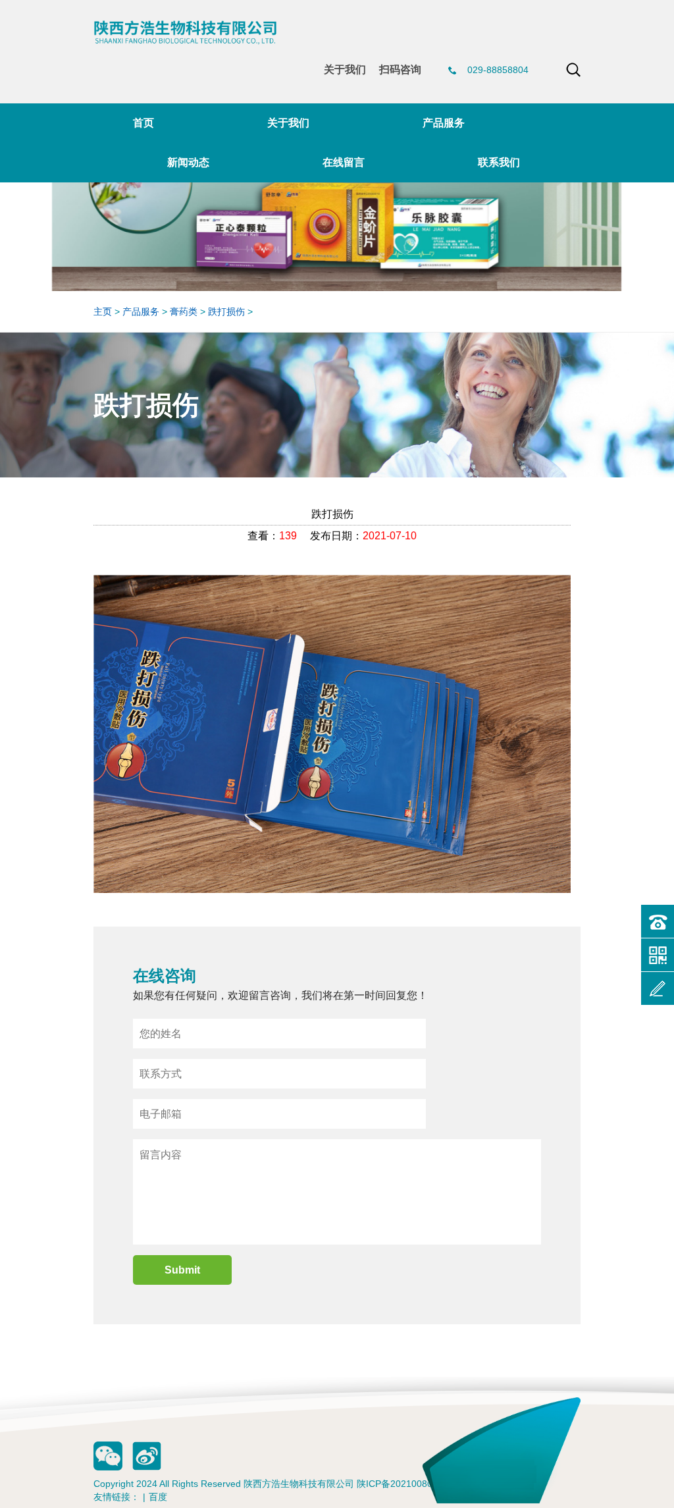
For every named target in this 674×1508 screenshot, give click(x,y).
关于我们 (345, 69)
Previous (16, 185)
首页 (143, 122)
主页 (102, 311)
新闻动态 (188, 162)
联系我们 (499, 162)
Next (657, 185)
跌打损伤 (226, 311)
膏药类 (183, 311)
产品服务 (444, 122)
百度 (158, 1497)
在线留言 (344, 162)
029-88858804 (498, 70)
